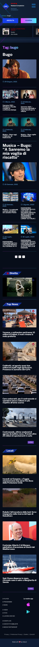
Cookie (26, 634)
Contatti (32, 634)
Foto (5, 613)
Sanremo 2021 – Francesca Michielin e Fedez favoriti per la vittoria (28, 109)
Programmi (7, 602)
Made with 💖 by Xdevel (19, 642)
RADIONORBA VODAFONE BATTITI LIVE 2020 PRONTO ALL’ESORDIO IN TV (10, 244)
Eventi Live (7, 621)
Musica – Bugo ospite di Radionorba (28, 135)
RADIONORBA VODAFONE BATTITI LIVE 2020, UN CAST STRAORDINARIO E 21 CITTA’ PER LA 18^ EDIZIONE (28, 244)
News (5, 605)
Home (4, 16)
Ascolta (10, 20)
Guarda (28, 20)
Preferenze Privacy (16, 634)
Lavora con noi (9, 616)
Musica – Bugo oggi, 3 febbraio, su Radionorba (10, 136)
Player (6, 598)
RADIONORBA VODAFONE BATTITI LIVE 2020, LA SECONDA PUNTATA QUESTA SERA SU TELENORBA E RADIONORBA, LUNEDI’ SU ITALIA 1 (28, 213)
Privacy (6, 634)
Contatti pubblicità (10, 624)
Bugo (7, 55)
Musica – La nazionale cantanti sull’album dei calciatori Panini (10, 211)
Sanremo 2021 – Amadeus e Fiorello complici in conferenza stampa (9, 108)
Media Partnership (10, 627)
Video (5, 609)
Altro (30, 442)
